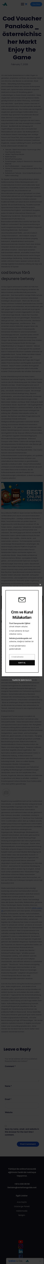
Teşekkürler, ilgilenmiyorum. (22, 680)
